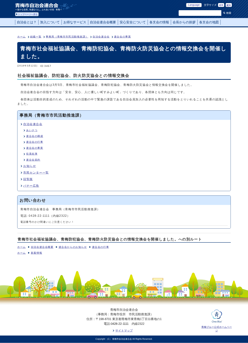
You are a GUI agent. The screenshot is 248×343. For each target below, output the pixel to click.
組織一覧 (35, 36)
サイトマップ (124, 330)
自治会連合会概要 (42, 247)
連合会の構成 (34, 136)
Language (194, 4)
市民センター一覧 (36, 172)
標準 (221, 5)
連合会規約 (33, 159)
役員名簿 (31, 153)
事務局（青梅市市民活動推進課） (67, 36)
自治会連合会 (101, 36)
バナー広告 (31, 185)
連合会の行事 (34, 142)
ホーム (21, 36)
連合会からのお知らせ (73, 247)
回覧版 (28, 179)
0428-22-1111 (120, 324)
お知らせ (29, 166)
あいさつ (31, 130)
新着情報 (36, 253)
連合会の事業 (122, 36)
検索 (228, 12)
